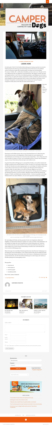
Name (6, 334)
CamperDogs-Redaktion (10, 277)
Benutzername (13, 358)
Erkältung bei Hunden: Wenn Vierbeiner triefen (19, 399)
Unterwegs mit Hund (28, 61)
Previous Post (8, 291)
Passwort (12, 363)
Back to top (45, 424)
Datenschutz (18, 415)
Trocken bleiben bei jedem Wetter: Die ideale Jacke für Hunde (21, 397)
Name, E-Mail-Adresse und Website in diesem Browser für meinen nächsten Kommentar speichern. (24, 345)
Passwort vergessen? (37, 369)
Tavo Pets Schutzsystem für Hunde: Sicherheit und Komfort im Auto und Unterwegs (26, 404)
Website (6, 342)
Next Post (44, 291)
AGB (23, 415)
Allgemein (21, 61)
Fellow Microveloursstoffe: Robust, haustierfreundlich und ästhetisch (23, 401)
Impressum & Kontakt (30, 415)
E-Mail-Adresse (6, 338)
